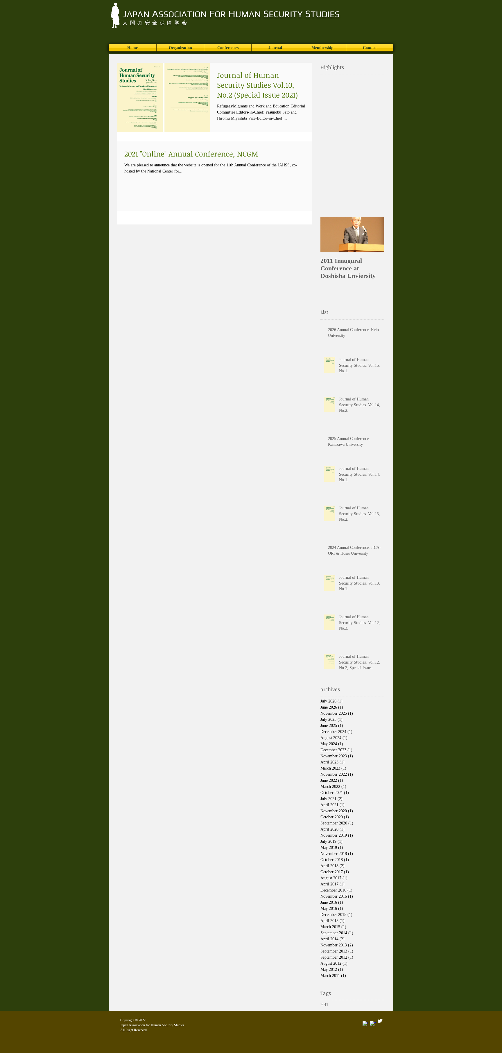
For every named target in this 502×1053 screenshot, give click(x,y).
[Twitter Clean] (380, 1021)
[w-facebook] (373, 1024)
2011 (324, 1004)
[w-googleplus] (365, 1024)
